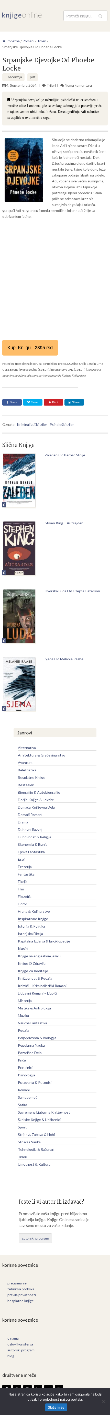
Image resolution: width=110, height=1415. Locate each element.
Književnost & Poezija (35, 978)
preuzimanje (17, 1283)
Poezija (23, 1030)
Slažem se (56, 1407)
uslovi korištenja (20, 1344)
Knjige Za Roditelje (33, 971)
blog (10, 1356)
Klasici (23, 948)
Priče (22, 1060)
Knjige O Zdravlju (32, 963)
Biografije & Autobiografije (39, 792)
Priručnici (25, 1067)
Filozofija (24, 896)
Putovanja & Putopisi (34, 1082)
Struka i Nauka (29, 1142)
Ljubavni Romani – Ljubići (37, 993)
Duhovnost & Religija (34, 837)
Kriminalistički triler (32, 424)
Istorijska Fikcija (30, 933)
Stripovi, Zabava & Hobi (36, 1134)
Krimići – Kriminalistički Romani (42, 986)
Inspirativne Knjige (33, 919)
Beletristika (27, 770)
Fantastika (26, 874)
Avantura (25, 762)
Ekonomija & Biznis (32, 844)
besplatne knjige (20, 1301)
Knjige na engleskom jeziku (39, 956)
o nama (13, 1338)
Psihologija (26, 1075)
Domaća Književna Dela (36, 807)
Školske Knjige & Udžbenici (39, 1119)
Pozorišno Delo (30, 1052)
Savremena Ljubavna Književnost (44, 1112)
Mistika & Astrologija (34, 1008)
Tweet (34, 402)
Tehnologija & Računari (36, 1149)
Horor (22, 904)
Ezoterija (25, 866)
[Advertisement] (55, 279)
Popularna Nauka (31, 1045)
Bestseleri (26, 785)
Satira (22, 1105)
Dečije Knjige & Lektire (36, 800)
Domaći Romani (30, 814)
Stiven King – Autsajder (64, 523)
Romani (24, 1090)
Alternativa (27, 747)
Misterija (25, 1000)
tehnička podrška (20, 1289)
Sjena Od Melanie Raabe (64, 659)
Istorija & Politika (31, 926)
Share (13, 402)
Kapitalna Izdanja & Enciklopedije (44, 941)
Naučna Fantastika (32, 1023)
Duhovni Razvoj (30, 829)
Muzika (23, 1015)
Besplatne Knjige (31, 777)
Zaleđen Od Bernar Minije (65, 455)
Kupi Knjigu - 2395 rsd (30, 347)
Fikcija (22, 881)
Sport (22, 1127)
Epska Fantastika (31, 852)
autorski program (35, 1238)
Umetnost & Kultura (34, 1164)
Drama (23, 822)
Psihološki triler (62, 424)
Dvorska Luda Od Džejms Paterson (72, 591)
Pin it (55, 402)
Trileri (51, 85)
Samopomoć (27, 1097)
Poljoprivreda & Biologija (37, 1038)
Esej (21, 859)
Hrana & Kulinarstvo (34, 911)
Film (21, 889)
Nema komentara (78, 85)
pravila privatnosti (21, 1295)
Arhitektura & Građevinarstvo (41, 755)
